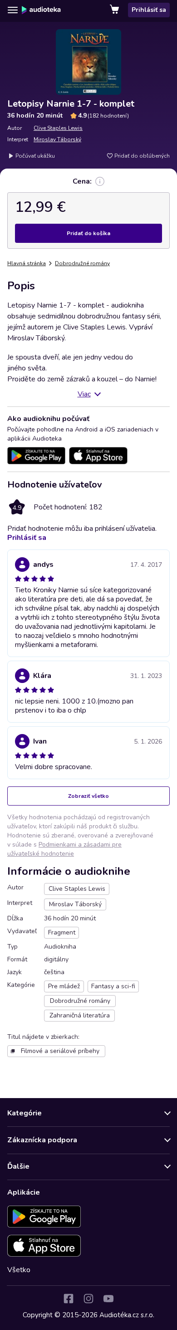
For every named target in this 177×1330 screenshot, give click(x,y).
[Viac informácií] (99, 181)
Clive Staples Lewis (58, 128)
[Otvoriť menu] (12, 10)
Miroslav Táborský (57, 139)
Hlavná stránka (26, 263)
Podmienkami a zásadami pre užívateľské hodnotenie (64, 849)
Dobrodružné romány (82, 263)
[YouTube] (108, 1298)
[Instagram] (88, 1298)
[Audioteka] (41, 10)
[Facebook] (68, 1298)
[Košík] (115, 10)
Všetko (18, 1270)
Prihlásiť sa (149, 9)
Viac (84, 394)
